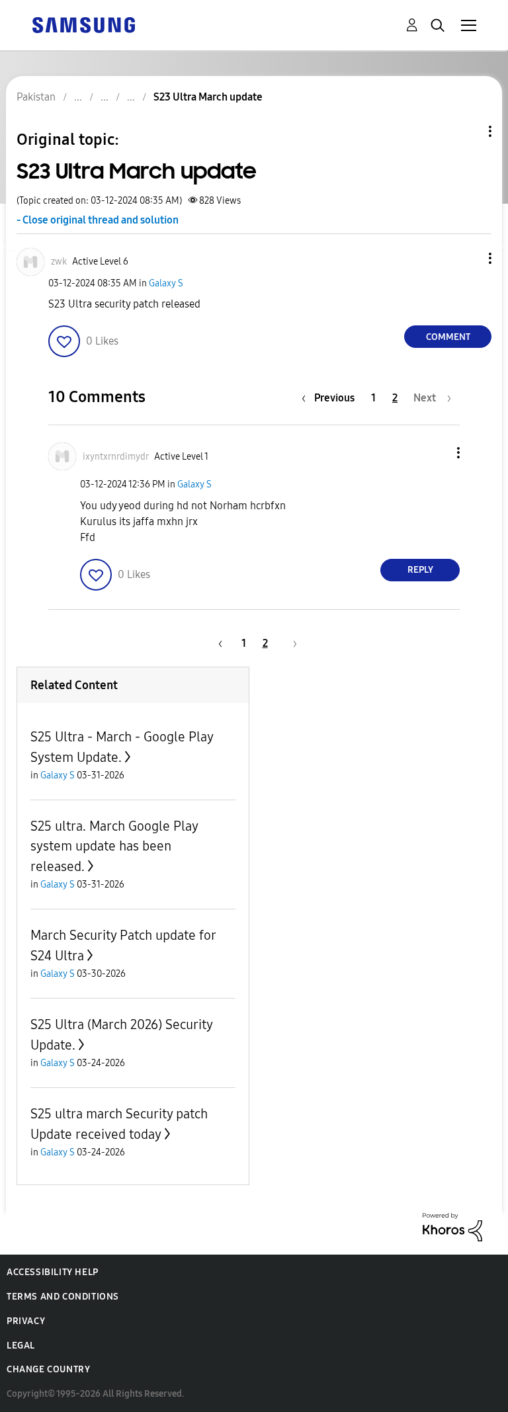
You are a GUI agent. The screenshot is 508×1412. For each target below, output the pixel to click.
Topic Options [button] (467, 131)
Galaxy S (166, 283)
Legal (21, 1345)
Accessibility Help (53, 1272)
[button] (468, 258)
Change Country (48, 1369)
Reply (420, 569)
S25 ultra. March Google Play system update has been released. (114, 846)
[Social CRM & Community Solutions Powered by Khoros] (452, 1226)
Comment (448, 337)
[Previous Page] (218, 643)
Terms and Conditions (63, 1296)
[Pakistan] (83, 24)
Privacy (26, 1321)
